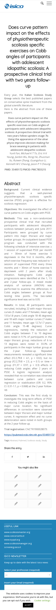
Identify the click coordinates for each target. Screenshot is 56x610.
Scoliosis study (34, 440)
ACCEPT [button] (28, 605)
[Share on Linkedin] (44, 457)
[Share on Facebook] (12, 457)
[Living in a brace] (15, 485)
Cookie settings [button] (42, 600)
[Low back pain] (39, 485)
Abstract (14, 440)
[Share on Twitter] (28, 457)
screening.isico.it (12, 547)
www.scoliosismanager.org (18, 543)
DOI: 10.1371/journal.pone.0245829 (31, 171)
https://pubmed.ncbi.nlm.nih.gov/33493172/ (29, 434)
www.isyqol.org (12, 539)
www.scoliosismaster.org (17, 532)
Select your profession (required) (22, 569)
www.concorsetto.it (14, 535)
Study (44, 440)
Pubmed (22, 440)
